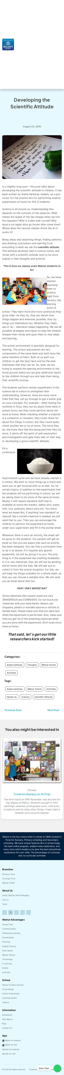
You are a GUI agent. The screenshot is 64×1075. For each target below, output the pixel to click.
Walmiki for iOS (8, 1054)
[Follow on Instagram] (16, 912)
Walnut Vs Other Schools (13, 985)
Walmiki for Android (10, 1049)
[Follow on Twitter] (10, 912)
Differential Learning (11, 933)
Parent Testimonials (10, 994)
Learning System (9, 998)
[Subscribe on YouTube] (28, 912)
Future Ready (8, 989)
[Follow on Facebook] (4, 912)
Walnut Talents (8, 955)
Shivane (32, 790)
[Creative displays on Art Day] (32, 760)
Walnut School (35, 689)
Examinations (8, 937)
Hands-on (12, 697)
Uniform (5, 1002)
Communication (9, 929)
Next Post (53, 710)
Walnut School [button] (49, 665)
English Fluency (9, 946)
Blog (36, 115)
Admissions (7, 1015)
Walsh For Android (12, 1040)
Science (25, 697)
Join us (5, 900)
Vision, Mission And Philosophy (15, 895)
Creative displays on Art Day (32, 794)
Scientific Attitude (43, 697)
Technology (7, 959)
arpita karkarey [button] (14, 665)
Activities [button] (11, 672)
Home (25, 115)
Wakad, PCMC (8, 883)
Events (5, 968)
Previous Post (13, 710)
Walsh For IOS (10, 1045)
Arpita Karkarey (15, 689)
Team (4, 904)
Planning (6, 942)
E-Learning (7, 964)
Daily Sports (7, 951)
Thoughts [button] (32, 665)
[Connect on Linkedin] (22, 912)
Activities (51, 689)
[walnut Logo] (8, 44)
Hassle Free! (7, 924)
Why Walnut (7, 1019)
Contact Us (7, 1028)
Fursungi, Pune (8, 878)
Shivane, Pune (8, 874)
